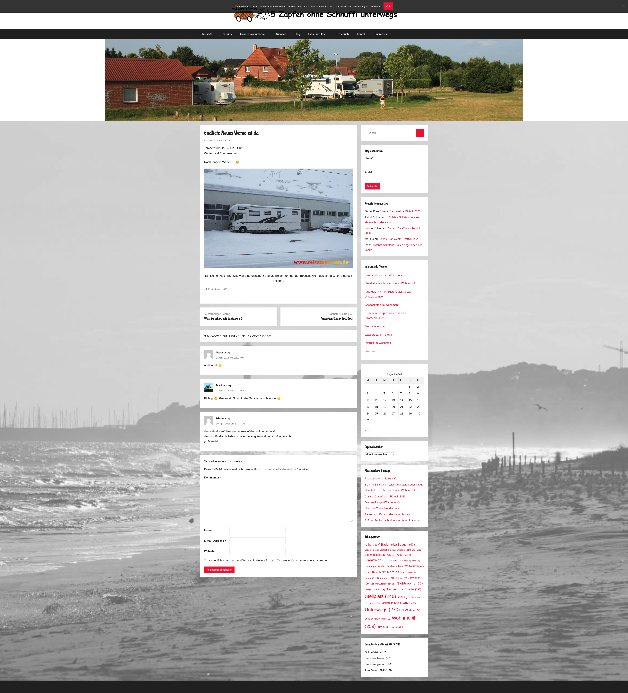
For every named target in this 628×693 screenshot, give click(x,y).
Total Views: (372, 670)
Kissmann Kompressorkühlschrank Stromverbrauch (386, 316)
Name (208, 530)
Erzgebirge (403, 550)
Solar (369, 590)
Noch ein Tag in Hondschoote (382, 508)
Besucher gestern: (376, 664)
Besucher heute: (375, 658)
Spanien (395, 589)
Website (209, 551)
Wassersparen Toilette (378, 334)
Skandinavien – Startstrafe (381, 478)
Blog (297, 34)
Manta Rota (399, 566)
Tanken (374, 603)
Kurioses (280, 34)
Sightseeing (410, 583)
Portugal (397, 572)
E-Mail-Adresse (215, 540)
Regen (370, 578)
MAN (383, 566)
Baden (389, 544)
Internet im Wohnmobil (378, 342)
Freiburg (395, 561)
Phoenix (378, 572)
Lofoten (371, 566)
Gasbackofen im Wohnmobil (382, 304)
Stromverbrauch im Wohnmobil (383, 275)
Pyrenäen (414, 573)
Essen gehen (375, 554)
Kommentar (212, 477)
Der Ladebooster (375, 326)
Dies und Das (316, 34)
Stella (413, 589)
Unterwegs (382, 609)
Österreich (396, 627)
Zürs (382, 627)
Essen (417, 550)
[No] (624, 6)
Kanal (416, 561)
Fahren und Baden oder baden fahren (387, 514)
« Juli (368, 430)
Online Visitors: (374, 652)
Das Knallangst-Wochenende (382, 502)
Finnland (406, 555)
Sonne (379, 589)
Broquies (372, 550)
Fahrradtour (393, 555)
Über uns (226, 34)
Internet (406, 561)
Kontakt (361, 34)
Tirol (412, 603)
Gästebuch (342, 34)
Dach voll (370, 351)
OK (388, 6)
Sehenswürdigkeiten (383, 583)
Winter (386, 619)
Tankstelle (390, 602)
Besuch (406, 544)
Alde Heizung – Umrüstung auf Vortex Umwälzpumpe (388, 294)
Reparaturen (386, 578)
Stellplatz (380, 596)
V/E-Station (410, 610)
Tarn (404, 603)
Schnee (401, 578)
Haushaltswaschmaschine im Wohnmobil (390, 283)
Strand (404, 597)
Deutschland (388, 550)
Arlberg (372, 544)
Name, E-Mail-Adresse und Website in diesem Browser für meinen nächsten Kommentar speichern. (269, 560)
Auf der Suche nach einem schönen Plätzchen (393, 520)
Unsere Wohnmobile (252, 34)
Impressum (381, 34)
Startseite (206, 34)
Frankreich (377, 560)
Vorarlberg (373, 618)
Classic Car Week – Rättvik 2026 (400, 211)
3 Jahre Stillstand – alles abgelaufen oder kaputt (394, 484)
